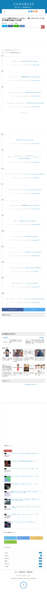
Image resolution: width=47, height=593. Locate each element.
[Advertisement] (23, 38)
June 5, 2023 (35, 271)
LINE (16, 25)
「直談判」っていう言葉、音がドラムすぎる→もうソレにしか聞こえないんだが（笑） (26, 507)
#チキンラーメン (38, 157)
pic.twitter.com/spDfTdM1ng (35, 252)
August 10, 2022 (36, 143)
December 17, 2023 (36, 209)
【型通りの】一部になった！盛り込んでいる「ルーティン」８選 (24, 514)
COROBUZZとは (22, 571)
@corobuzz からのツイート (31, 384)
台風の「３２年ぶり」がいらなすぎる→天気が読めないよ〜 (23, 522)
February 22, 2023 (36, 106)
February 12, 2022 (36, 302)
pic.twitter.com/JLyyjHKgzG (34, 77)
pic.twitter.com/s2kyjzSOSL (32, 236)
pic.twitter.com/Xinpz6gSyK (32, 61)
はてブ (22, 25)
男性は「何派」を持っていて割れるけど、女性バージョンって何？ (25, 476)
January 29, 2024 (35, 287)
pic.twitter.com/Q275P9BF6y (38, 299)
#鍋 (20, 221)
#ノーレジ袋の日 (25, 267)
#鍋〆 (23, 221)
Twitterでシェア (34, 309)
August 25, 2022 (36, 162)
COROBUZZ (24, 4)
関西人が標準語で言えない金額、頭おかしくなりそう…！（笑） (24, 484)
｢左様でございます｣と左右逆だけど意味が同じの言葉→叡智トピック (25, 453)
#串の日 (27, 252)
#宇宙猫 (27, 92)
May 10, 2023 (36, 177)
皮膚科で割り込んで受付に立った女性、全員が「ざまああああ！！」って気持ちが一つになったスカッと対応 (26, 492)
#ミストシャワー (22, 236)
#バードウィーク (28, 174)
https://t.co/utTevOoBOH (32, 283)
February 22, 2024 (36, 96)
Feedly (6, 541)
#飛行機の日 (24, 205)
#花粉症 (24, 61)
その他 (15, 23)
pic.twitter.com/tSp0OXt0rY (30, 221)
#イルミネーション (25, 189)
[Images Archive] (43, 27)
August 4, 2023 (36, 240)
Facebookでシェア (13, 309)
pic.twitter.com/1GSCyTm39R (37, 103)
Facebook (10, 25)
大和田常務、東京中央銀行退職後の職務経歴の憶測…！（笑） (24, 461)
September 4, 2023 (36, 255)
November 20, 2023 (36, 224)
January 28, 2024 (35, 80)
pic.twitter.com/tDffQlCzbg (35, 267)
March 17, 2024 (36, 65)
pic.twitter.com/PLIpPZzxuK (24, 158)
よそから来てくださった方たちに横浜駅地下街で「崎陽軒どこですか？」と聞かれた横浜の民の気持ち (26, 500)
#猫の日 (29, 103)
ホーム (16, 571)
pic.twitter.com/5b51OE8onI (33, 205)
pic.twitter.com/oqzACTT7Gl (38, 174)
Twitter (4, 25)
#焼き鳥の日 (19, 140)
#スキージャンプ (28, 299)
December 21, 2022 (36, 193)
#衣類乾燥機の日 (24, 77)
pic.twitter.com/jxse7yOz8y (27, 140)
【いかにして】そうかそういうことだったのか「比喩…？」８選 (24, 468)
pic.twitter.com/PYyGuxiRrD (35, 189)
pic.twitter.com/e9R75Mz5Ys (35, 92)
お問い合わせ (29, 571)
